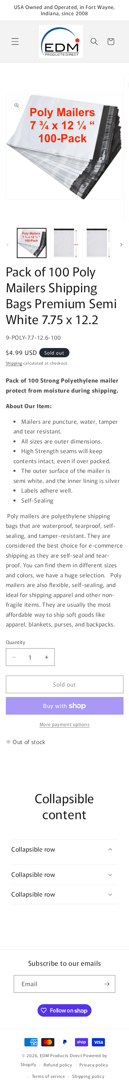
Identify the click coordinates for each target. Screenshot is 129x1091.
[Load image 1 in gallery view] (31, 242)
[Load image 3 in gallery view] (97, 242)
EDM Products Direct (61, 1055)
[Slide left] (7, 245)
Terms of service (48, 1076)
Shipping (14, 363)
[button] (15, 41)
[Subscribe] (106, 984)
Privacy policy (93, 1064)
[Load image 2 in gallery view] (64, 242)
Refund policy (58, 1064)
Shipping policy (88, 1076)
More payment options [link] (65, 724)
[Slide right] (121, 245)
